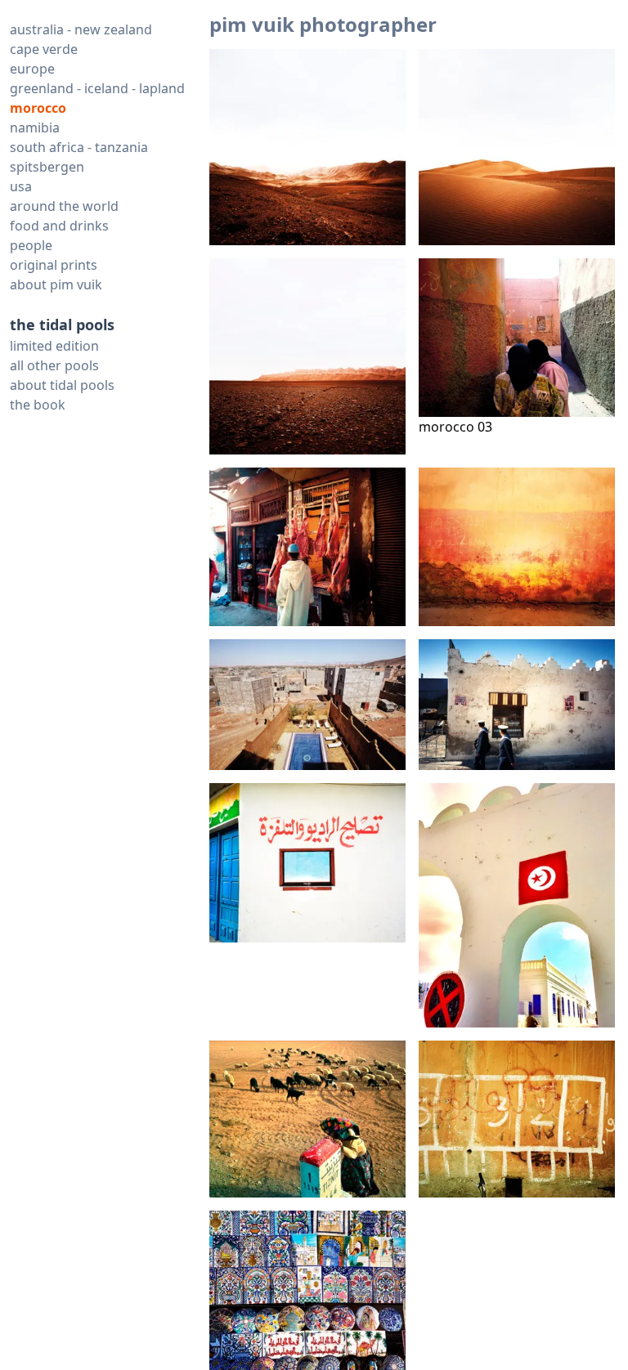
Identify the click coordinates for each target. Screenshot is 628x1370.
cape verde (44, 49)
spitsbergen (47, 167)
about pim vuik (56, 284)
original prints (53, 265)
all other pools (54, 365)
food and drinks (59, 226)
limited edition (54, 346)
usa (21, 186)
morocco (38, 108)
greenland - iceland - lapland (97, 88)
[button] (307, 147)
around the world (64, 206)
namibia (35, 128)
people (31, 245)
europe (32, 69)
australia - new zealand (81, 29)
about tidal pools (62, 385)
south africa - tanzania (79, 147)
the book (37, 405)
